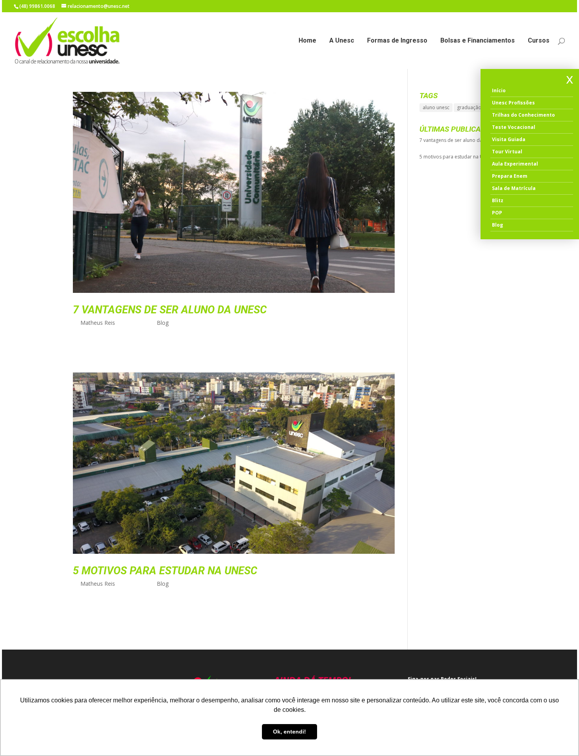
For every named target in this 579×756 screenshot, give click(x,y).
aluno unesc (436, 107)
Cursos (538, 41)
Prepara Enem (509, 176)
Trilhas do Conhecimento (523, 115)
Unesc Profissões (513, 102)
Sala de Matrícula (514, 188)
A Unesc (341, 41)
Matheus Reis (97, 322)
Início (499, 90)
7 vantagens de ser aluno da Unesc (170, 310)
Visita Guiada (508, 139)
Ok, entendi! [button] (289, 731)
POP (497, 212)
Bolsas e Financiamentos (477, 41)
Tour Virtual (507, 151)
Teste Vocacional (513, 127)
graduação (469, 107)
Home (307, 41)
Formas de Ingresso (397, 41)
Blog (163, 322)
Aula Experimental (515, 163)
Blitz (497, 200)
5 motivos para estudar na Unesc (165, 570)
